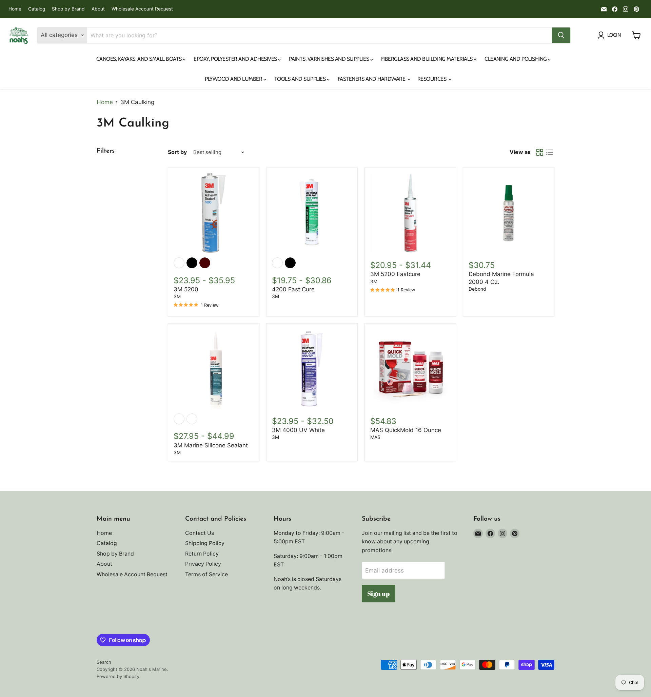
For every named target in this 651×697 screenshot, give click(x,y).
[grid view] (540, 152)
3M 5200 (186, 289)
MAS (375, 437)
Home (14, 9)
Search (104, 662)
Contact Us (199, 533)
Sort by (177, 152)
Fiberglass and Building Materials (427, 59)
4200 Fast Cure (293, 289)
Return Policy (202, 553)
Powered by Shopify (118, 676)
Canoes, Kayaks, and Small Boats (139, 59)
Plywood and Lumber (234, 79)
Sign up (378, 593)
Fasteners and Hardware (372, 79)
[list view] (550, 152)
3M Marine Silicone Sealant (211, 445)
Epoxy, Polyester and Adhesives (236, 59)
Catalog (36, 9)
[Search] (561, 35)
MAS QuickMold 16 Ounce (405, 430)
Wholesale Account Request (142, 9)
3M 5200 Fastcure (395, 274)
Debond (477, 289)
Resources (432, 79)
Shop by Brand (68, 9)
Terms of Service (206, 574)
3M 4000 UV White (298, 430)
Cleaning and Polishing (516, 59)
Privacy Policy (203, 564)
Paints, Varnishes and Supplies (329, 59)
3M (177, 296)
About (98, 9)
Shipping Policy (204, 543)
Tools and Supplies (300, 79)
